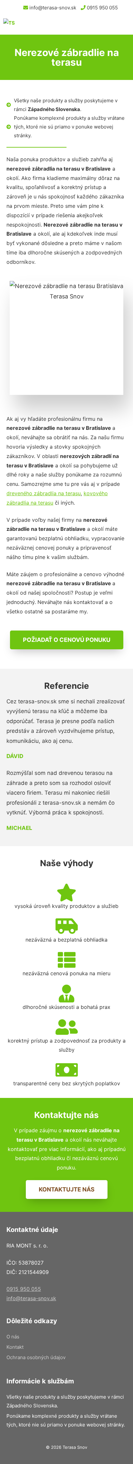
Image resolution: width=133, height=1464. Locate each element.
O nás (12, 1337)
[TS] (48, 25)
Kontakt (15, 1347)
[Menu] (121, 25)
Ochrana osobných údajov (36, 1357)
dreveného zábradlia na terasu (43, 493)
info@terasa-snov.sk (52, 8)
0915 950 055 (102, 8)
